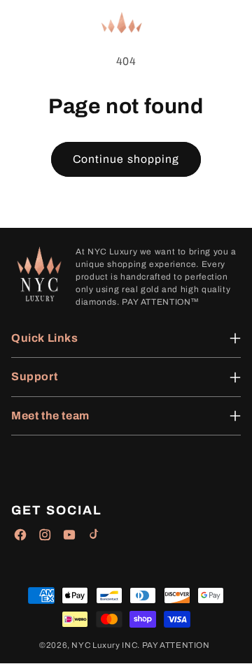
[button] (21, 23)
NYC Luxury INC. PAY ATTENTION (140, 645)
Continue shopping (126, 159)
